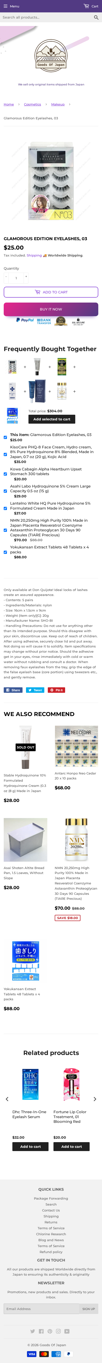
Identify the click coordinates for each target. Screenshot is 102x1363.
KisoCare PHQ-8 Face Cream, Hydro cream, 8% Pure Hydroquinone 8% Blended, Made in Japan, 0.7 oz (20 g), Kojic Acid (52, 452)
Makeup (58, 104)
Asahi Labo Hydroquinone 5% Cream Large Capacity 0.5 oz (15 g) (50, 488)
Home (9, 104)
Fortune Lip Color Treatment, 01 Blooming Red (69, 1116)
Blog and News (51, 1240)
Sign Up (88, 1309)
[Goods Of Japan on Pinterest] (49, 1332)
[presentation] (7, 1099)
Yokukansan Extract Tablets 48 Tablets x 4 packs (49, 549)
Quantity (11, 268)
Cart (94, 6)
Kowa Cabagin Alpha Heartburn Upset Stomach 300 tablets (46, 471)
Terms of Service (51, 1228)
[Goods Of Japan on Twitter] (32, 1332)
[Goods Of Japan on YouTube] (67, 1332)
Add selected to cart (51, 419)
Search (51, 1204)
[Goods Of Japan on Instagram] (58, 1332)
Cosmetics (32, 104)
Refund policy (51, 1252)
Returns (51, 1222)
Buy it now (51, 309)
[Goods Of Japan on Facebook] (41, 1332)
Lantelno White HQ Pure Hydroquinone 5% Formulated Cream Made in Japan (50, 506)
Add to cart (30, 1146)
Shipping (34, 255)
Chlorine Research (51, 1234)
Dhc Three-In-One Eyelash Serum (29, 1114)
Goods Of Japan (53, 1345)
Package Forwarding (51, 1198)
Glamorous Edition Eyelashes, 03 (51, 434)
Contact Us (51, 1210)
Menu (14, 6)
